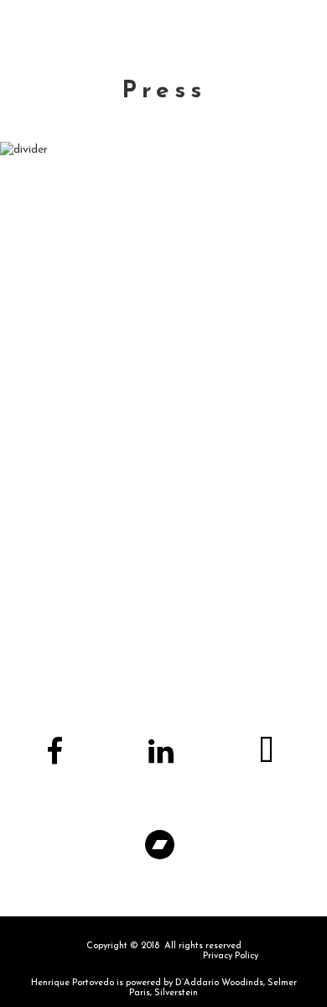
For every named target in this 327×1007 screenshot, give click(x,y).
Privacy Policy (230, 956)
